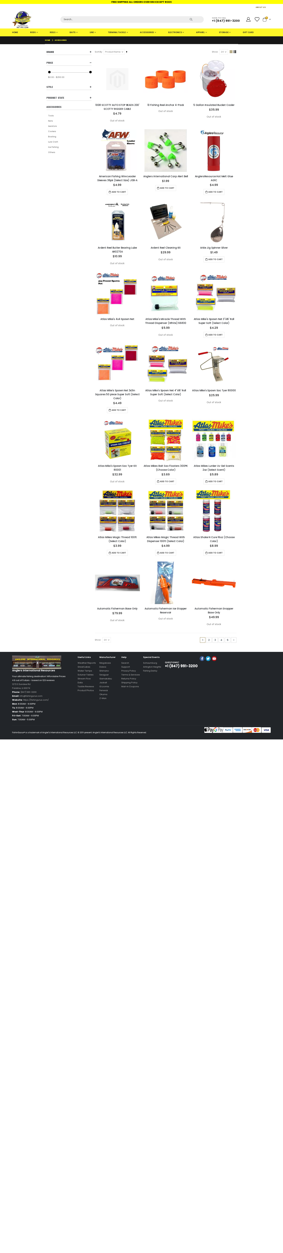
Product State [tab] (55, 97)
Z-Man (102, 698)
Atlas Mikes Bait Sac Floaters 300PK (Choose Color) (166, 468)
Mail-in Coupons (130, 686)
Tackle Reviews (86, 686)
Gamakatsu (105, 678)
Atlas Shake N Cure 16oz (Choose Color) (214, 539)
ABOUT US (261, 7)
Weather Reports (87, 662)
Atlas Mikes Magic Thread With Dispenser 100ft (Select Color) (165, 539)
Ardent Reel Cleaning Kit (166, 247)
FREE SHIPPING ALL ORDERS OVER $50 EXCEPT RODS (141, 2)
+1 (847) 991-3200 (226, 21)
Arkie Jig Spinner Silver (214, 247)
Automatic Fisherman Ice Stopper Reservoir (166, 610)
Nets (50, 120)
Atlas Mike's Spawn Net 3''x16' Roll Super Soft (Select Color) (214, 321)
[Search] (191, 19)
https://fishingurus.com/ (36, 699)
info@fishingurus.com (30, 696)
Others (51, 152)
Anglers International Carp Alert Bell (165, 176)
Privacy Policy (128, 670)
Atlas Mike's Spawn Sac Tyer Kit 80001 (117, 468)
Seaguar (104, 674)
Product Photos (86, 690)
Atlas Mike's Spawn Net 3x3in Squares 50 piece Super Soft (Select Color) (117, 394)
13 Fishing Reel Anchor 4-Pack (165, 105)
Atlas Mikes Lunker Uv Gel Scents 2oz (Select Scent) (214, 468)
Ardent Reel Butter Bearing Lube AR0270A (117, 249)
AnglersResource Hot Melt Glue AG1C (214, 178)
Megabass (105, 662)
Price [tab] (50, 62)
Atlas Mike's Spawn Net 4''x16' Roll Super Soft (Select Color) (165, 392)
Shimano (104, 670)
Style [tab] (50, 87)
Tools (51, 115)
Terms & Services (130, 674)
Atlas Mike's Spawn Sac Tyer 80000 (214, 390)
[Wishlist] (257, 19)
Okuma (103, 694)
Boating (52, 136)
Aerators (52, 126)
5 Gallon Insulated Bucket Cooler (214, 105)
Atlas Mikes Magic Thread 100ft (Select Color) (117, 539)
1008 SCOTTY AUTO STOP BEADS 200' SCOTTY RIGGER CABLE (117, 107)
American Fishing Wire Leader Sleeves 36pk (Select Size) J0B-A (117, 178)
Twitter (208, 658)
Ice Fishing (53, 147)
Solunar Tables (86, 674)
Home (47, 40)
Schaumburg (150, 662)
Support (125, 666)
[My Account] (248, 19)
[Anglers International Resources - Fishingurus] (35, 19)
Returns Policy (128, 678)
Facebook (202, 658)
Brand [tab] (50, 52)
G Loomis (104, 686)
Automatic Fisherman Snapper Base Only (214, 610)
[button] (208, 667)
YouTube (214, 658)
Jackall (103, 682)
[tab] (141, 32)
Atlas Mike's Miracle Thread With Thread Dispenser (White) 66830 (165, 321)
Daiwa (102, 666)
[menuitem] (15, 32)
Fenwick (103, 690)
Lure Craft (53, 141)
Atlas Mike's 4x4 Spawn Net (117, 319)
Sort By (98, 51)
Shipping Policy (129, 682)
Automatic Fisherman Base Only (117, 608)
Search (125, 662)
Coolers (52, 131)
